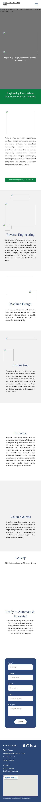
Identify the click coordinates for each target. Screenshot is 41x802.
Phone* (10, 684)
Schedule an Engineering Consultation (20, 180)
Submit (20, 722)
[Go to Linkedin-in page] (31, 745)
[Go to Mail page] (35, 745)
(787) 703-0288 (8, 768)
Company (11, 673)
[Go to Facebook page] (24, 745)
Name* (10, 663)
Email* (10, 694)
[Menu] (36, 4)
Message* (11, 705)
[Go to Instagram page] (27, 745)
